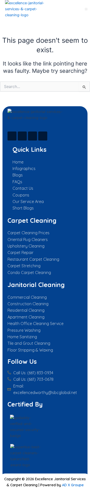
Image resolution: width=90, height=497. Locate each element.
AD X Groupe (73, 484)
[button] (86, 9)
